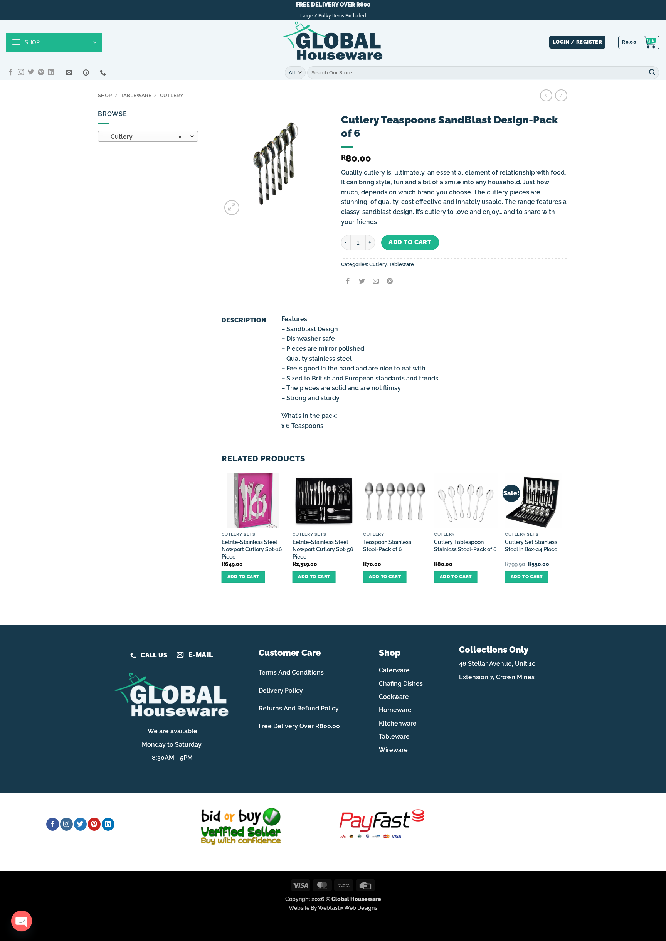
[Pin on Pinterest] (389, 281)
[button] (54, 42)
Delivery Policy (281, 690)
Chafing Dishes (401, 683)
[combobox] (148, 136)
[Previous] (222, 534)
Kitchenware (398, 723)
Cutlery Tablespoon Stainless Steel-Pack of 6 (465, 545)
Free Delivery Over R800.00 (299, 726)
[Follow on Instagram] (21, 72)
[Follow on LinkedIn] (51, 72)
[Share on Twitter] (361, 281)
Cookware (394, 696)
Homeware (395, 710)
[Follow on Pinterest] (41, 72)
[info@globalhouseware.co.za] (70, 72)
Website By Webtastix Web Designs (333, 907)
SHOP (105, 95)
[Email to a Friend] (375, 281)
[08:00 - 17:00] (87, 72)
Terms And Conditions (291, 672)
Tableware (136, 95)
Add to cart (409, 242)
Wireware (393, 750)
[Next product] (546, 95)
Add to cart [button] (243, 576)
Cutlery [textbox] (144, 136)
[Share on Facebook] (347, 281)
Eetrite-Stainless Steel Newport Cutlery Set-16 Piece (252, 549)
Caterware (394, 670)
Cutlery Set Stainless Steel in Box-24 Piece (531, 545)
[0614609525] (104, 72)
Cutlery (171, 95)
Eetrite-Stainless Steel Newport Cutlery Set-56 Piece (323, 549)
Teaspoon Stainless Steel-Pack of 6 (387, 545)
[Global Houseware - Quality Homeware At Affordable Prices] (333, 42)
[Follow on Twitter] (31, 72)
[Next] (568, 534)
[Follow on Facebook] (11, 72)
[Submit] (652, 72)
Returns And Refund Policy (299, 708)
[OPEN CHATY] (21, 921)
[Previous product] (561, 95)
